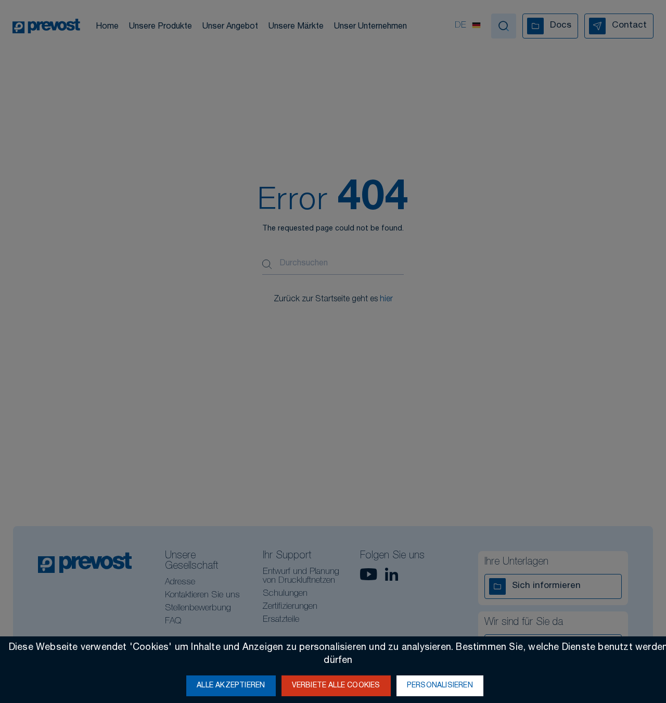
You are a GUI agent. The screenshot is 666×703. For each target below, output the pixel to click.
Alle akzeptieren (231, 685)
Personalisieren (440, 685)
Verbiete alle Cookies (336, 685)
